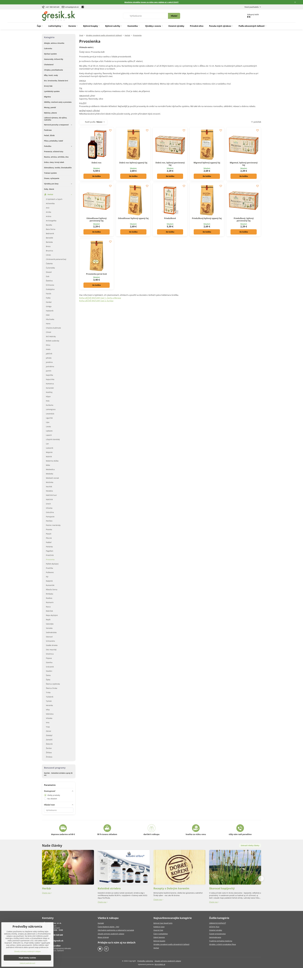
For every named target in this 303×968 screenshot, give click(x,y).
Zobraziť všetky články (250, 845)
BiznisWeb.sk (160, 964)
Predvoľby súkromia (145, 961)
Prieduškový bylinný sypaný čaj (207, 218)
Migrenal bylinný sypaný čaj (207, 162)
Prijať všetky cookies (27, 958)
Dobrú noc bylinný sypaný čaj (133, 162)
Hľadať (174, 16)
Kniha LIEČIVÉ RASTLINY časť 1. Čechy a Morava (100, 298)
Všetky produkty (53, 795)
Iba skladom (52, 798)
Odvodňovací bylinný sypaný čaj (133, 218)
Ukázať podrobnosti (27, 963)
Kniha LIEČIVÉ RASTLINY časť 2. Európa (96, 300)
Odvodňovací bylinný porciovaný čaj (96, 219)
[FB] (83, 6)
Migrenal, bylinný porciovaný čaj (244, 163)
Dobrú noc (96, 162)
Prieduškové (170, 218)
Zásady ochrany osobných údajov (168, 961)
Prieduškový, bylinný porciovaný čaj (244, 219)
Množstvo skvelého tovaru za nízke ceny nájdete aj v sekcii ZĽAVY (151, 2)
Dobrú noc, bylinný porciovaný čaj (170, 163)
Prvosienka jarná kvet (96, 274)
